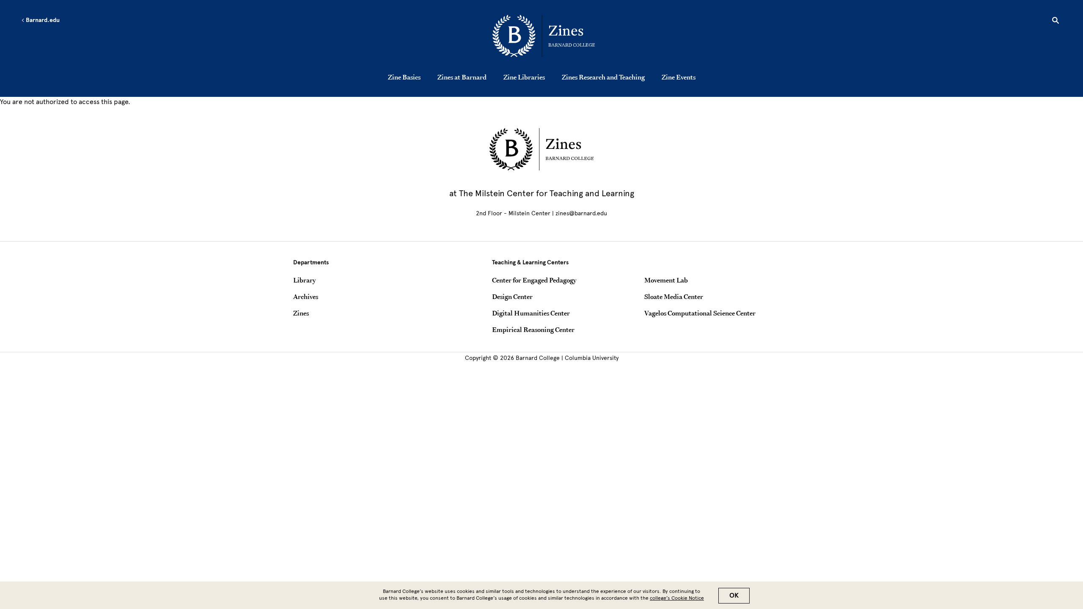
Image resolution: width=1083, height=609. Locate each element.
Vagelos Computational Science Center (700, 313)
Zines (301, 313)
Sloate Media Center (673, 296)
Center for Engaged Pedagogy (534, 280)
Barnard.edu (42, 20)
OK (734, 595)
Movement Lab (666, 280)
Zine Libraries (524, 77)
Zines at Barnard (462, 77)
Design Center (512, 296)
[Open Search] (1055, 21)
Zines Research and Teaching (603, 77)
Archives (305, 296)
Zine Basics (404, 77)
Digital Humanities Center (531, 313)
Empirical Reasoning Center (533, 329)
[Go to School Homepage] (543, 36)
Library (304, 280)
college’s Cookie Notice (677, 598)
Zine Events (678, 77)
